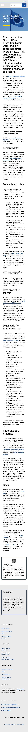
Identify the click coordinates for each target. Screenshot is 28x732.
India (7, 545)
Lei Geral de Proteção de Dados (16, 76)
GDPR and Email (5, 674)
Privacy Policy (20, 724)
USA (14, 545)
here (4, 609)
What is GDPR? (5, 628)
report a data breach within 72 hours (13, 449)
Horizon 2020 (20, 689)
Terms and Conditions (9, 724)
